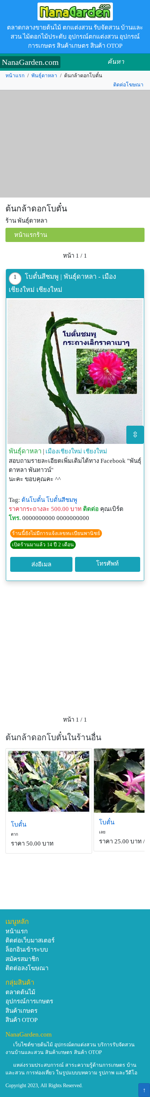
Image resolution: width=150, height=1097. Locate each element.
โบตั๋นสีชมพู (61, 499)
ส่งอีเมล (41, 564)
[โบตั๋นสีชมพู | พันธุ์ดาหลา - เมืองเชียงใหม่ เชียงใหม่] (75, 371)
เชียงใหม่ (95, 451)
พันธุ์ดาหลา (44, 75)
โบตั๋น (18, 824)
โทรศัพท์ (107, 563)
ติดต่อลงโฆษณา (26, 968)
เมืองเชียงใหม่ (64, 451)
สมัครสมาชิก (22, 959)
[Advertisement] (75, 144)
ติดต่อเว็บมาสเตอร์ (30, 940)
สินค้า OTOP (21, 1019)
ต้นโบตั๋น (33, 499)
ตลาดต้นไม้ (20, 992)
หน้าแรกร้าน (30, 234)
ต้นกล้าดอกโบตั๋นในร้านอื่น (53, 737)
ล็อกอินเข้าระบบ (26, 949)
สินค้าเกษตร (21, 1010)
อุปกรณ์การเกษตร (29, 1001)
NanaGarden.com (30, 62)
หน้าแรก (14, 75)
